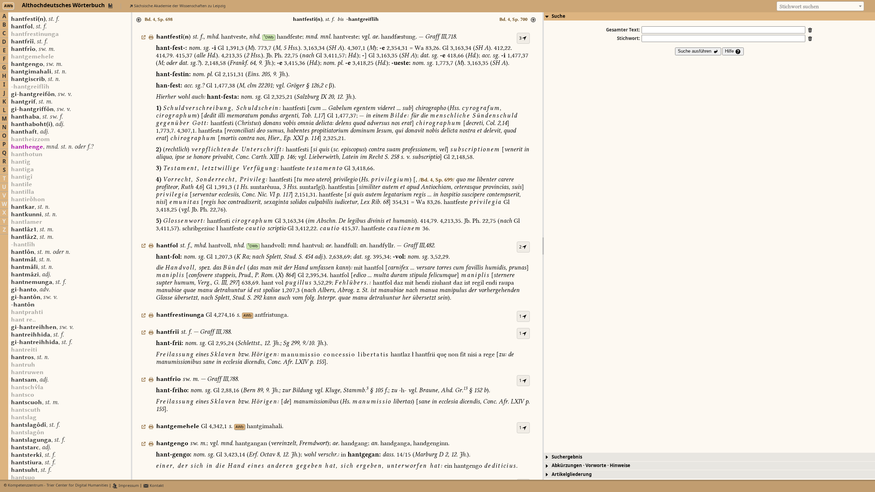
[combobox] (820, 6)
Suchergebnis (567, 457)
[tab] (709, 16)
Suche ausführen (695, 51)
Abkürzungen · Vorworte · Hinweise (591, 465)
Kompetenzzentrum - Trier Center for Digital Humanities (58, 485)
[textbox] (820, 6)
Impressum (128, 485)
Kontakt (156, 485)
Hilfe (730, 51)
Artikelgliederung (572, 474)
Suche (558, 16)
